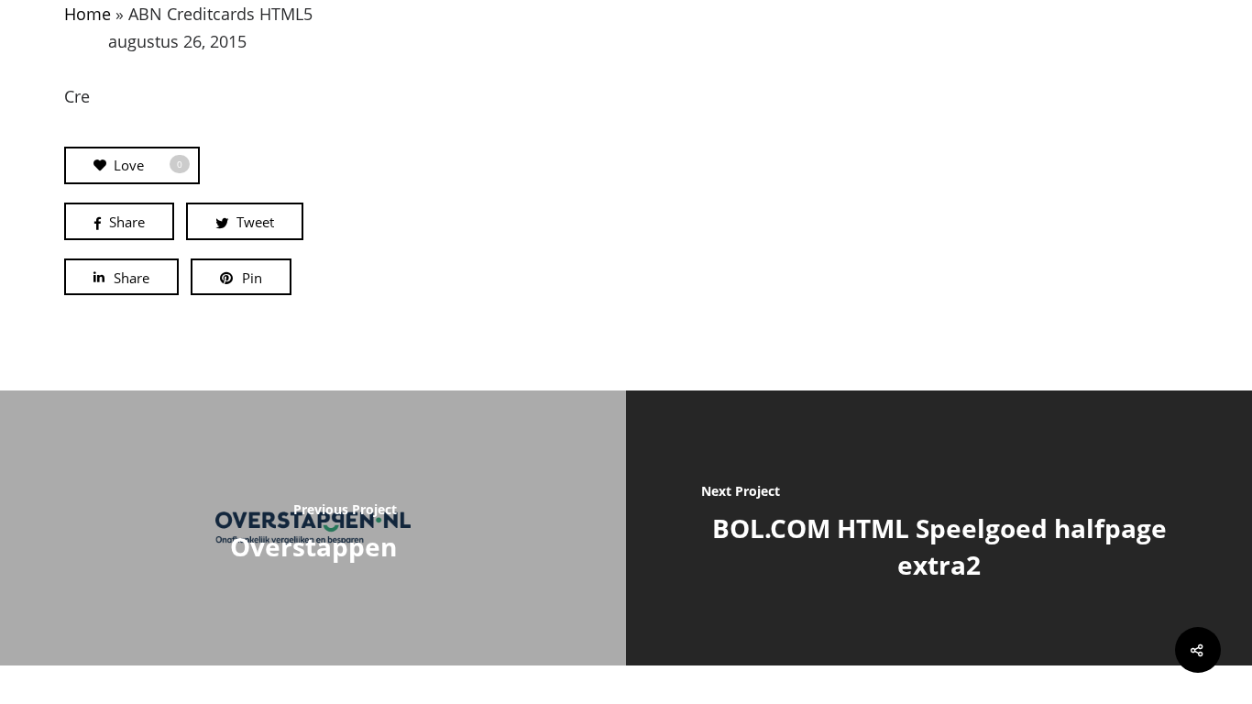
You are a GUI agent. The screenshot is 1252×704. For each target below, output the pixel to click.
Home (87, 14)
